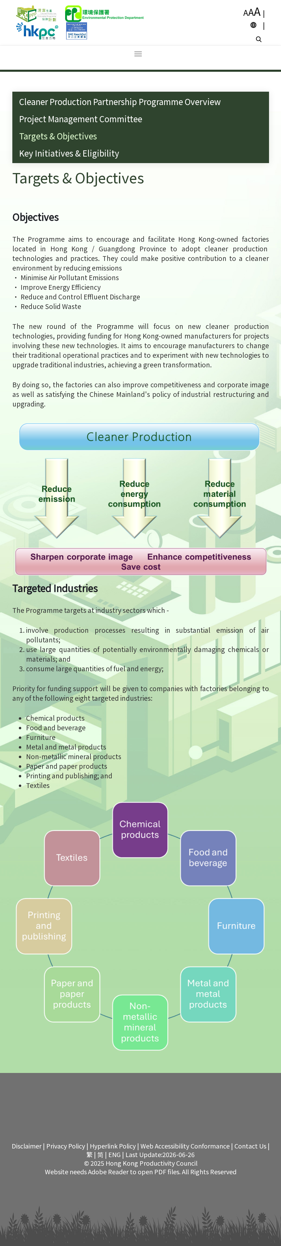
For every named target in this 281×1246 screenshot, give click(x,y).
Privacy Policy (65, 1145)
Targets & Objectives (58, 136)
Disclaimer (26, 1145)
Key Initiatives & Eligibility (69, 153)
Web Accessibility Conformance (185, 1145)
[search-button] (259, 38)
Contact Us (250, 1145)
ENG (114, 1154)
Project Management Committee (80, 119)
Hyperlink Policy (113, 1145)
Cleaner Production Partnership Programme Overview (120, 101)
